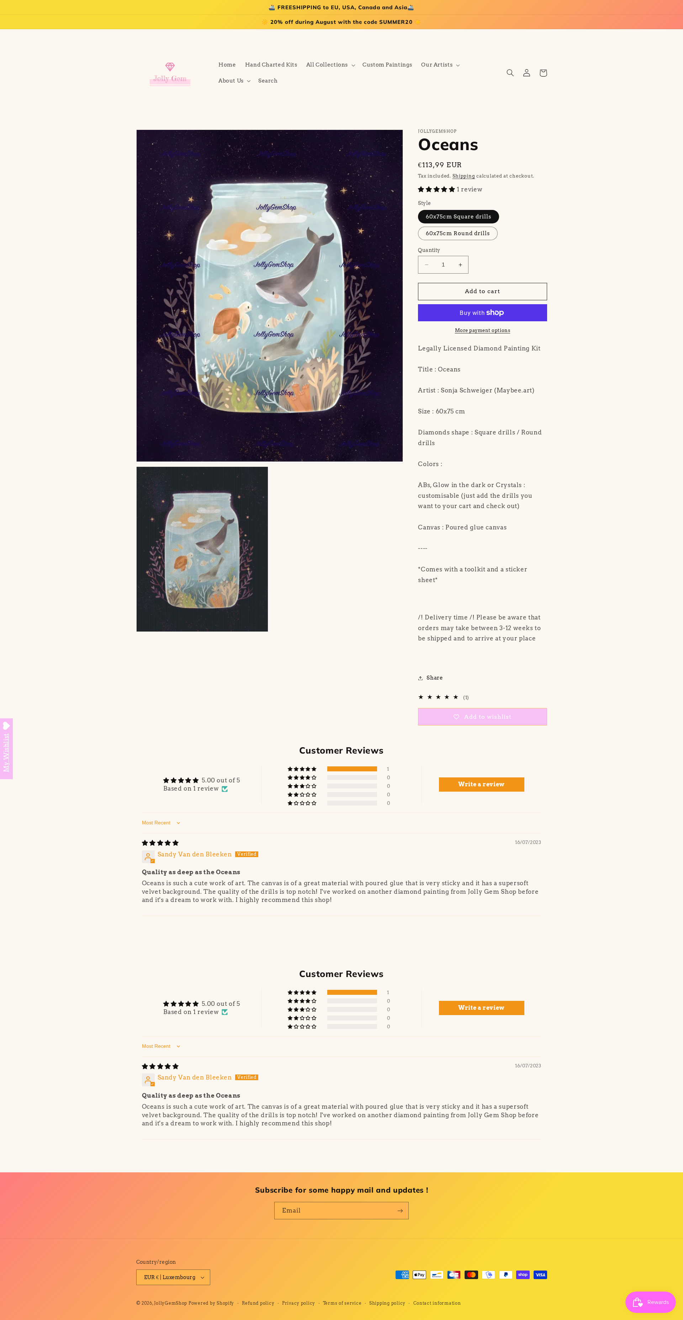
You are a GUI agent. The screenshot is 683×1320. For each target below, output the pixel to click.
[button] (330, 65)
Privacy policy (298, 1303)
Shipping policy (387, 1303)
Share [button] (435, 678)
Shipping (463, 176)
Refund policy (258, 1303)
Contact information (437, 1303)
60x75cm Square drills (458, 216)
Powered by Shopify (211, 1303)
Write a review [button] (481, 784)
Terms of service (342, 1303)
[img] (160, 842)
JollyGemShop (170, 1303)
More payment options (482, 330)
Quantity (429, 250)
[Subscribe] (400, 1210)
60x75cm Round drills (458, 233)
